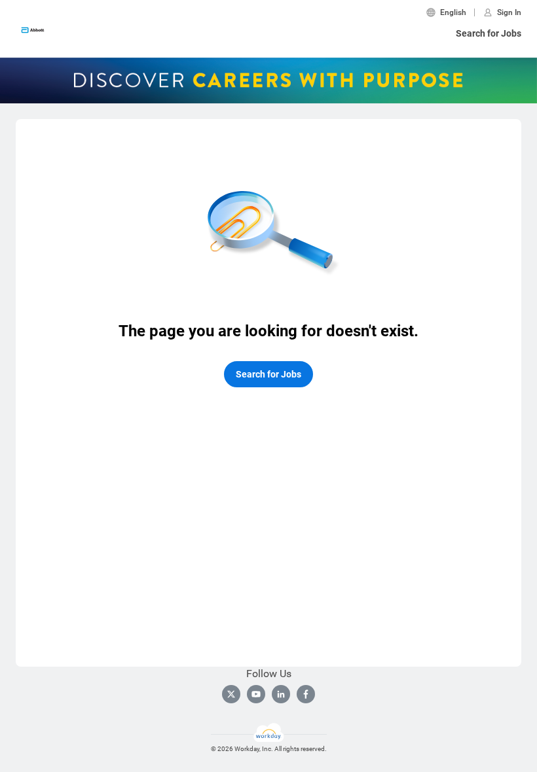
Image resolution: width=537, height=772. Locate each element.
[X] (231, 694)
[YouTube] (256, 694)
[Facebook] (306, 694)
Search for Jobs (488, 33)
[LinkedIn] (281, 694)
